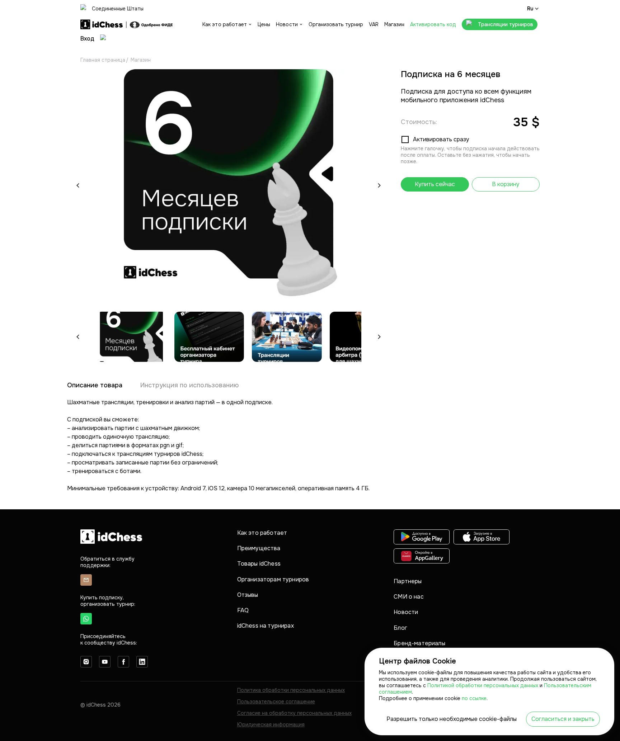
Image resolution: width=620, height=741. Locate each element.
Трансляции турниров (505, 24)
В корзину (506, 184)
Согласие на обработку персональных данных (294, 713)
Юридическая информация (271, 724)
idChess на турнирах (265, 625)
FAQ (243, 610)
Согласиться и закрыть (563, 719)
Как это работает (262, 533)
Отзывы (247, 595)
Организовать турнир (336, 24)
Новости (406, 612)
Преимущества (259, 548)
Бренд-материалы (419, 643)
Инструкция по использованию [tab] (189, 385)
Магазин (394, 24)
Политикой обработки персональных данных (483, 685)
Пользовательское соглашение (276, 701)
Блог (400, 628)
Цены (264, 24)
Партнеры (408, 581)
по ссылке (474, 698)
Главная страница (102, 60)
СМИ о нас (408, 596)
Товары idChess (259, 563)
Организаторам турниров (273, 579)
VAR (374, 24)
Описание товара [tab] (94, 385)
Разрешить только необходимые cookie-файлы (451, 719)
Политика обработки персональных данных (291, 690)
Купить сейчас (435, 184)
